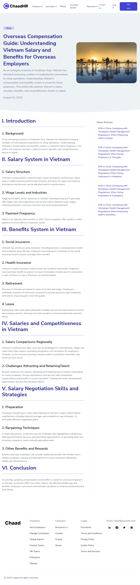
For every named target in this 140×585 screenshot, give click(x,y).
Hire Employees (37, 527)
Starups (33, 563)
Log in (114, 6)
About (58, 545)
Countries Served (74, 6)
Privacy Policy (87, 539)
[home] (16, 6)
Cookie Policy (87, 545)
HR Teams (35, 551)
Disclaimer (86, 527)
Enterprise (35, 557)
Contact (59, 533)
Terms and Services (90, 551)
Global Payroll (37, 539)
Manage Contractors (39, 533)
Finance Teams (37, 545)
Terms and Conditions (91, 533)
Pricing (63, 6)
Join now (128, 6)
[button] (36, 6)
